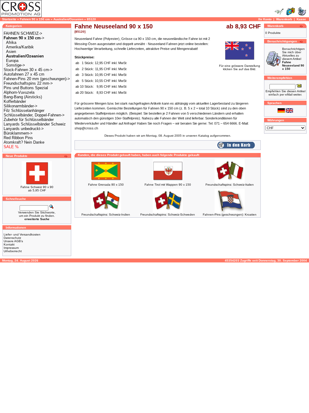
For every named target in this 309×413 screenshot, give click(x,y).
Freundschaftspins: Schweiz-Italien (229, 184)
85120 (91, 19)
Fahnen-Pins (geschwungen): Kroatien (229, 214)
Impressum (11, 247)
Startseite (9, 19)
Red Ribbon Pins (18, 137)
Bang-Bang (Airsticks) (23, 97)
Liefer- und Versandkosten (22, 234)
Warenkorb (284, 19)
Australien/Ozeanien (68, 19)
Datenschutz (12, 237)
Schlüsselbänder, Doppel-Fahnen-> (34, 115)
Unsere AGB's (13, 241)
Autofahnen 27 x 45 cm (24, 74)
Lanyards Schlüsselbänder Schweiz (35, 124)
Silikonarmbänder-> (20, 106)
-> (24, 38)
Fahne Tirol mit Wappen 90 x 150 (168, 184)
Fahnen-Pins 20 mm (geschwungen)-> (37, 78)
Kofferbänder (15, 101)
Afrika (11, 42)
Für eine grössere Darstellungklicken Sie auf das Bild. (239, 67)
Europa (12, 60)
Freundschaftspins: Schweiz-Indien (105, 214)
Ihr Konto (265, 19)
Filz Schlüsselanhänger (24, 110)
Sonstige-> (15, 65)
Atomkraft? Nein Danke (24, 142)
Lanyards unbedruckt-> (24, 128)
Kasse (301, 19)
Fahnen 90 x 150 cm (35, 19)
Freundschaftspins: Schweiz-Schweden (167, 214)
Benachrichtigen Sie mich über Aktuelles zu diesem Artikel (293, 58)
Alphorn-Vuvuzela (19, 92)
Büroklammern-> (18, 133)
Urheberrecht (13, 251)
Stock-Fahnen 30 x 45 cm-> (28, 69)
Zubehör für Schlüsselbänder (29, 119)
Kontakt (9, 244)
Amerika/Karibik (20, 47)
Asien (11, 51)
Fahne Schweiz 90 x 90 (37, 187)
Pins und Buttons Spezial (26, 88)
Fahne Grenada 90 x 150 (106, 184)
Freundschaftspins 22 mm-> (28, 83)
